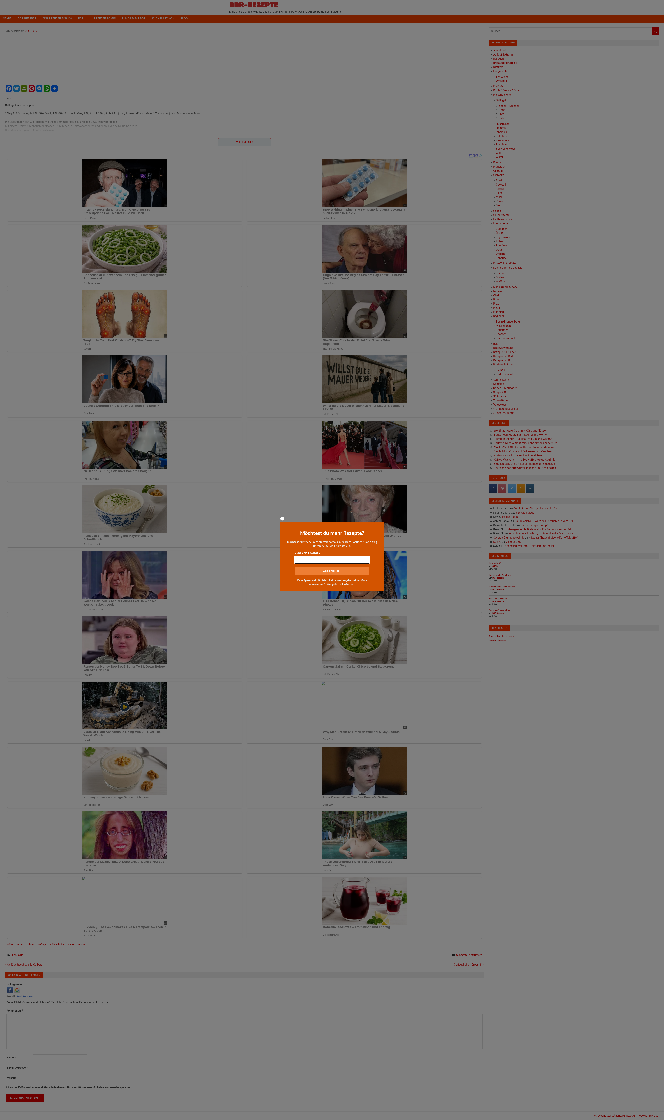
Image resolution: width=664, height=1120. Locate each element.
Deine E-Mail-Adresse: (307, 552)
